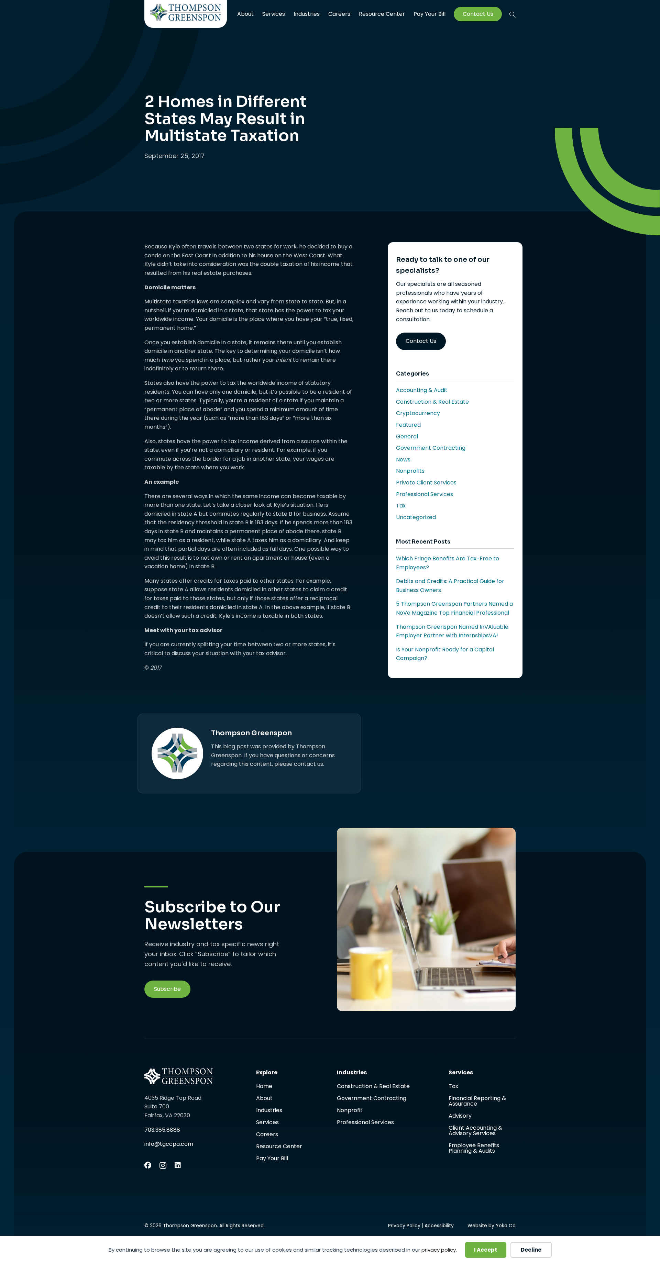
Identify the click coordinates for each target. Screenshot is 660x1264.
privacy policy (438, 1249)
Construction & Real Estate (432, 402)
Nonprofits (410, 471)
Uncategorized (416, 517)
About (245, 14)
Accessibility (439, 1225)
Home (264, 1087)
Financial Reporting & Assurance (477, 1102)
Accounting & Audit (422, 390)
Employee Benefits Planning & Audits (474, 1148)
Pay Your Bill (430, 14)
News (403, 459)
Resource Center (382, 14)
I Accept (485, 1249)
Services (273, 14)
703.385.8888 (162, 1130)
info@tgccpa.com (168, 1144)
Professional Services (424, 494)
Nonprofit (350, 1111)
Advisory (460, 1116)
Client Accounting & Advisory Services (475, 1131)
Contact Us (478, 14)
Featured (408, 425)
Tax (401, 506)
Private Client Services (426, 482)
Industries (307, 14)
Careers (339, 14)
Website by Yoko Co (492, 1225)
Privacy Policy (404, 1225)
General (407, 436)
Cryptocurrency (418, 413)
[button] (512, 14)
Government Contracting (430, 448)
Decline (531, 1249)
